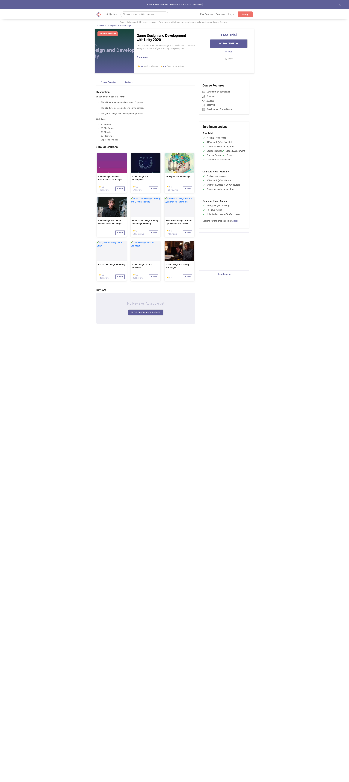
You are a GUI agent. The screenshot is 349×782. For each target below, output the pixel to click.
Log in (231, 14)
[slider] (100, 187)
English (210, 100)
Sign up (245, 14)
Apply (235, 221)
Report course (224, 274)
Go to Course (227, 43)
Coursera (211, 96)
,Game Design (226, 109)
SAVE (229, 52)
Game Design (125, 26)
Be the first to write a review (145, 312)
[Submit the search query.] (124, 14)
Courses (220, 14)
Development (112, 26)
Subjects (100, 26)
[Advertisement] (221, 251)
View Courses (197, 4)
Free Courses (206, 14)
